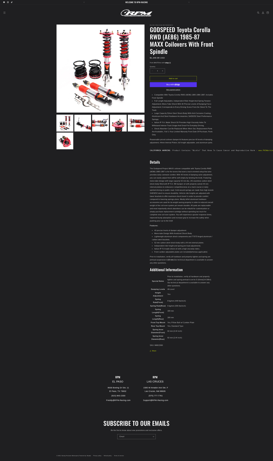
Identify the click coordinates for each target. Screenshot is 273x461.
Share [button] (154, 351)
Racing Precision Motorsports (70, 455)
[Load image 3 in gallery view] (100, 123)
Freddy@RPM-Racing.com (118, 400)
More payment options (173, 89)
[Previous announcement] (84, 2)
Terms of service (119, 455)
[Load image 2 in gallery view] (82, 123)
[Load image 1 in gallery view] (65, 123)
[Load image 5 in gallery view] (136, 123)
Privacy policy (97, 455)
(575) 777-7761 (156, 396)
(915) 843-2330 (118, 396)
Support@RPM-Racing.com (155, 400)
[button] (4, 12)
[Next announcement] (189, 2)
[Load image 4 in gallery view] (118, 123)
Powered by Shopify (85, 455)
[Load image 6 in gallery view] (65, 141)
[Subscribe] (153, 436)
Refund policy (108, 455)
